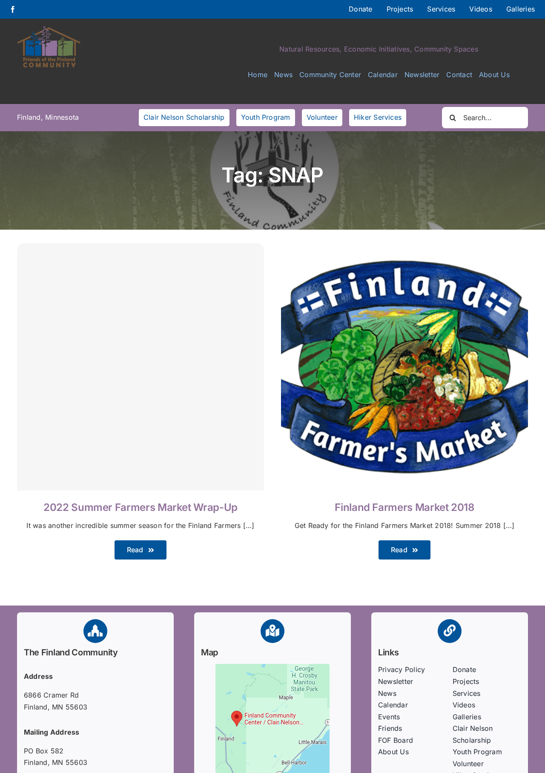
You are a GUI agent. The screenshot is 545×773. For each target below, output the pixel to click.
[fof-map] (272, 667)
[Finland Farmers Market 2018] (404, 249)
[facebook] (12, 9)
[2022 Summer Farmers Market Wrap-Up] (140, 366)
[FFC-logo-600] (49, 29)
